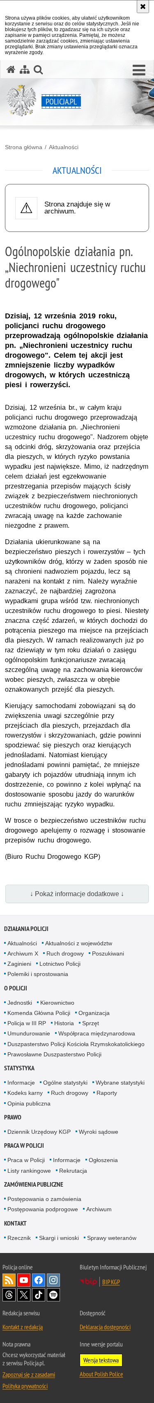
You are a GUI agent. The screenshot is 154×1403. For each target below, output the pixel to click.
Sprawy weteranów (111, 1238)
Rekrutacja (73, 1170)
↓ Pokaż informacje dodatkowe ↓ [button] (77, 893)
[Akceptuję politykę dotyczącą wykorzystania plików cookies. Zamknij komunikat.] (143, 6)
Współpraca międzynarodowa (96, 1033)
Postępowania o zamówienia (44, 1199)
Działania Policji (26, 928)
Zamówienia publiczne (33, 1184)
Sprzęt (90, 1023)
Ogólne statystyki (65, 1082)
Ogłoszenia (103, 1160)
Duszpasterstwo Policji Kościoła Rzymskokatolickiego (76, 1044)
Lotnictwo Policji (59, 963)
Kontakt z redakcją (22, 1327)
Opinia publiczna (29, 1103)
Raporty (107, 1093)
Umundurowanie (28, 1033)
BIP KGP (111, 1282)
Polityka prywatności (25, 1386)
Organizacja (94, 1013)
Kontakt (15, 1223)
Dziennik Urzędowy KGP (39, 1131)
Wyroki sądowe (98, 1131)
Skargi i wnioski (59, 1238)
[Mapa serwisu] (25, 69)
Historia (64, 1023)
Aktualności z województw (78, 943)
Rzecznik (19, 1238)
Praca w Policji (24, 1145)
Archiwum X (22, 953)
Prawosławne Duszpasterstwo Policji (54, 1054)
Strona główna (23, 147)
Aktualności (63, 147)
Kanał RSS (9, 1280)
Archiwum (99, 1209)
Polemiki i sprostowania (37, 974)
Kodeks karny (25, 1093)
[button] (139, 70)
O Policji (15, 988)
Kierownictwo (57, 1002)
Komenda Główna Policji (38, 1013)
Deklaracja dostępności (105, 1327)
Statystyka (19, 1068)
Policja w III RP (26, 1023)
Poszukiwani (108, 953)
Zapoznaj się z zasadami (28, 1374)
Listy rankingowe (29, 1170)
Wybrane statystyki (120, 1082)
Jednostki (19, 1002)
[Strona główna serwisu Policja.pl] (11, 69)
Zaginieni (19, 963)
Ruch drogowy (65, 953)
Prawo (12, 1117)
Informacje (21, 1082)
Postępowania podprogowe (42, 1209)
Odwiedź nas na (23, 1280)
